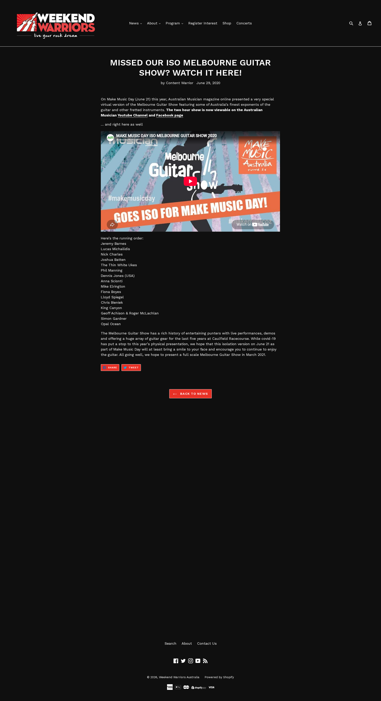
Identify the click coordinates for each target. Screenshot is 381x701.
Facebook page (169, 115)
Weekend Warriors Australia (179, 677)
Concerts (244, 23)
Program (173, 23)
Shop (226, 23)
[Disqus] (190, 464)
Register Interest (202, 23)
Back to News (193, 394)
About (153, 23)
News (134, 23)
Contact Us (207, 643)
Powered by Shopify (219, 677)
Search (170, 643)
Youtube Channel (133, 115)
